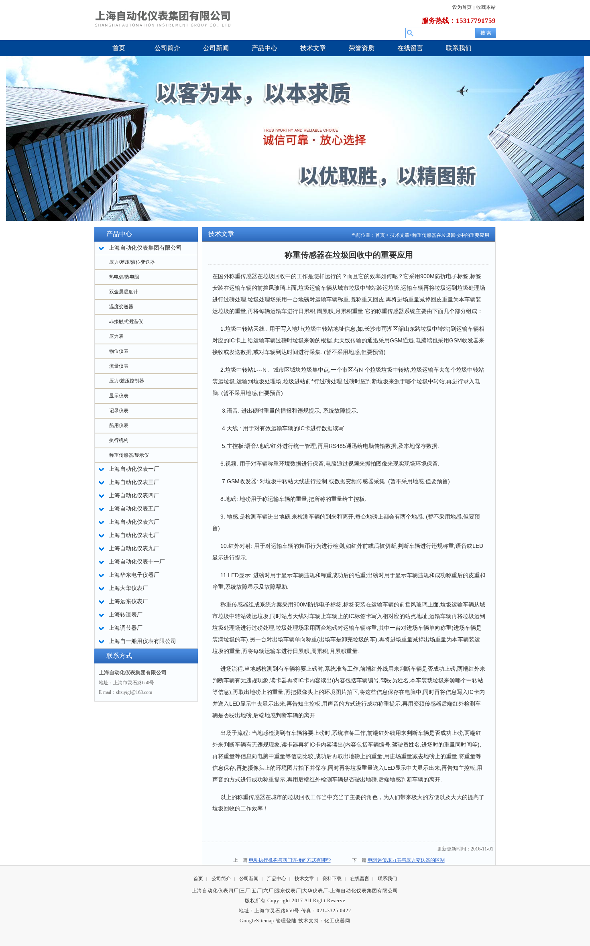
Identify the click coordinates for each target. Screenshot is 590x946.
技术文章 (399, 235)
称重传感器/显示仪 (129, 455)
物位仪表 (118, 351)
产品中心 (276, 878)
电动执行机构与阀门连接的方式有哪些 (290, 860)
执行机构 (118, 440)
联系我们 (387, 878)
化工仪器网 (337, 921)
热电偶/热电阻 (124, 277)
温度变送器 (121, 306)
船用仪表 (118, 425)
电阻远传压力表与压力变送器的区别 (406, 860)
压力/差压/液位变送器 (132, 262)
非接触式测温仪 (126, 321)
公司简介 (221, 878)
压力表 (116, 336)
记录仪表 (118, 410)
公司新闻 (248, 878)
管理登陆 (286, 921)
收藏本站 (486, 7)
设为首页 (462, 7)
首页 (380, 235)
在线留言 (359, 878)
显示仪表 (118, 396)
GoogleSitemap (257, 921)
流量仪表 (118, 366)
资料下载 (332, 878)
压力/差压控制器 (126, 381)
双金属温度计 (123, 292)
